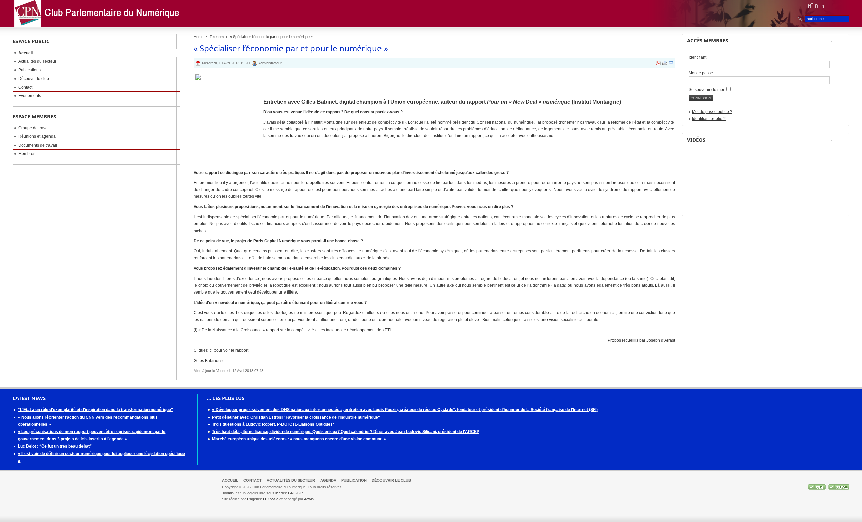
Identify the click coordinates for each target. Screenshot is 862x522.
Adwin (309, 499)
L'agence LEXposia (262, 499)
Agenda (328, 480)
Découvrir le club (391, 480)
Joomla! (228, 493)
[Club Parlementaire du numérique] (98, 13)
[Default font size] (816, 5)
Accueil (230, 480)
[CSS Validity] (817, 488)
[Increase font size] (810, 5)
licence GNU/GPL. (290, 493)
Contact (252, 480)
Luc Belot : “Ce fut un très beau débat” (55, 446)
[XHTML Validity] (838, 488)
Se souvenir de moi (707, 89)
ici (211, 350)
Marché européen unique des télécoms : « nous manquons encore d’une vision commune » (299, 439)
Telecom (217, 37)
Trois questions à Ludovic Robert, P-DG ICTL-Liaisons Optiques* (273, 424)
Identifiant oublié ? (709, 118)
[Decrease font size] (823, 5)
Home (198, 37)
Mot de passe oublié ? (712, 111)
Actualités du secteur (291, 480)
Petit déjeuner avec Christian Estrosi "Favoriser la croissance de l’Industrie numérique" (296, 417)
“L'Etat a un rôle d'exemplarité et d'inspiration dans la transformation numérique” (95, 409)
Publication (354, 480)
